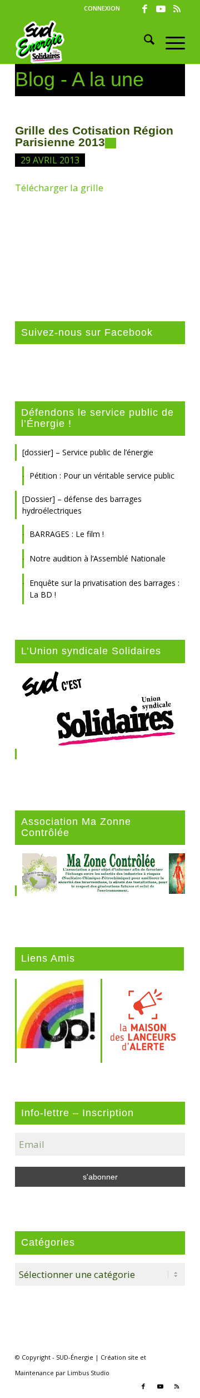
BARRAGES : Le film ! (66, 534)
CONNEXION (102, 8)
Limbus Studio (88, 1373)
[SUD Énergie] (83, 41)
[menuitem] (102, 8)
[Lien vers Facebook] (144, 9)
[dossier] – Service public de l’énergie (87, 452)
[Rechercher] (143, 41)
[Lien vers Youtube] (160, 9)
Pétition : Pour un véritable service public (101, 475)
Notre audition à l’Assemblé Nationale (97, 558)
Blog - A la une (79, 79)
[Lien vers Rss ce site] (176, 9)
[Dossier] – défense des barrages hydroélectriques (82, 505)
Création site (119, 1357)
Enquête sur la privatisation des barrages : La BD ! (104, 589)
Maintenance (34, 1373)
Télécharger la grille (59, 187)
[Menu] (169, 41)
